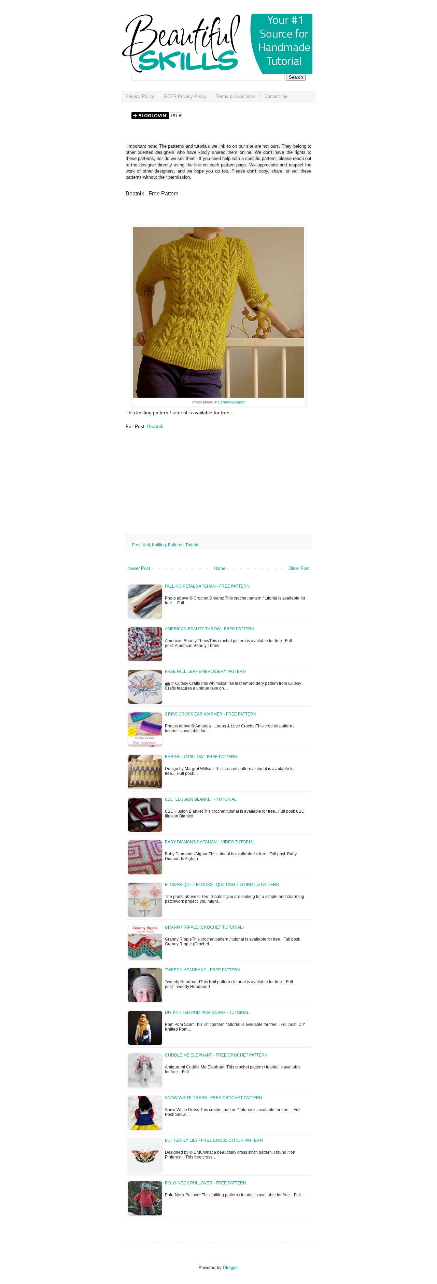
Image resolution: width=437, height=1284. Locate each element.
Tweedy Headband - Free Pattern (202, 970)
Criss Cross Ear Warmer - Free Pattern (210, 714)
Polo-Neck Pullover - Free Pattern (205, 1183)
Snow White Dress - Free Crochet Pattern (213, 1097)
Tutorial (192, 545)
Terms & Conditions (235, 96)
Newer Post (138, 568)
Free (136, 545)
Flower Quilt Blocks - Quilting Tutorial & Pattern (222, 884)
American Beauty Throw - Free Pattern (209, 628)
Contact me (276, 96)
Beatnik (155, 426)
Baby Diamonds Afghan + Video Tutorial (210, 842)
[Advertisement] (205, 213)
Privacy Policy (140, 96)
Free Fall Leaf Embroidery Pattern (205, 671)
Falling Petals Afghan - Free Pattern (207, 586)
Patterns (175, 545)
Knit (146, 545)
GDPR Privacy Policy (185, 96)
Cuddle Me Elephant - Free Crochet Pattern (216, 1055)
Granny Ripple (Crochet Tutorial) (204, 927)
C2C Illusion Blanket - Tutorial (201, 799)
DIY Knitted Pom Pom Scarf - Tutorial (207, 1012)
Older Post (299, 568)
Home (219, 568)
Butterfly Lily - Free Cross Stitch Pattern (214, 1140)
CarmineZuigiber (231, 402)
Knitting (159, 545)
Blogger (230, 1267)
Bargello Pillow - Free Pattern (201, 756)
